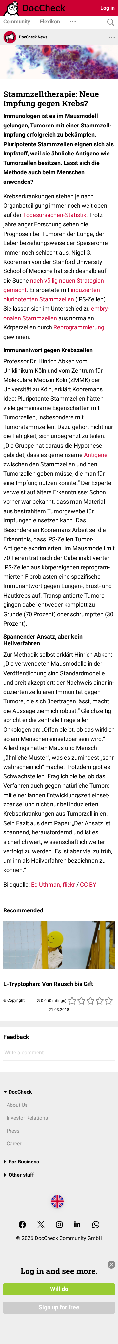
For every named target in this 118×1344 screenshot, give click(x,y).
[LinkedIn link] (77, 1225)
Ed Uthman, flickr (53, 884)
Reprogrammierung (78, 327)
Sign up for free (59, 1307)
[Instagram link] (59, 1225)
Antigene (96, 454)
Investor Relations (27, 1118)
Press (13, 1131)
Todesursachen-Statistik (54, 214)
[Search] (109, 22)
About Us (17, 1105)
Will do (59, 1289)
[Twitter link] (41, 1225)
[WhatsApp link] (95, 1225)
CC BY (88, 884)
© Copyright (14, 1000)
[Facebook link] (22, 1225)
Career (14, 1143)
